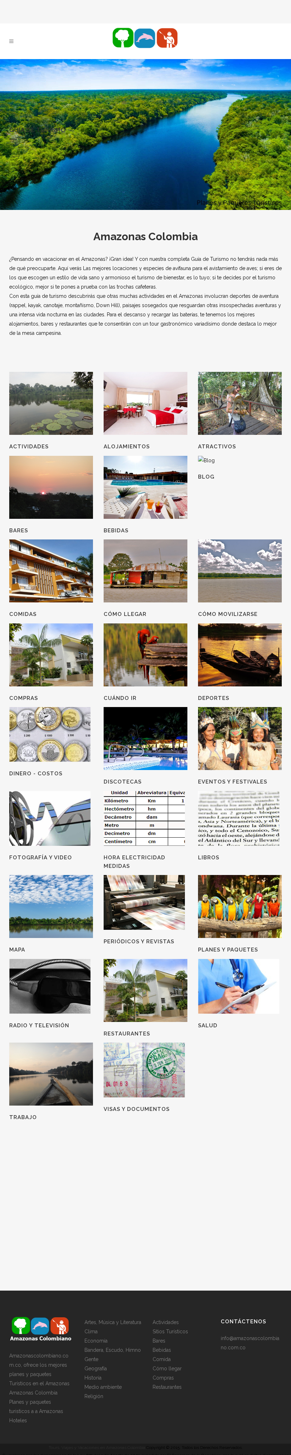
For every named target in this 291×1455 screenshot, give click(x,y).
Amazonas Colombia (33, 1393)
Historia (92, 1378)
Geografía (95, 1368)
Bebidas (162, 1350)
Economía (96, 1341)
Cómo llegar (167, 1368)
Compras (163, 1378)
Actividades (166, 1322)
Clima (91, 1331)
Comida (162, 1359)
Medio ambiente (103, 1387)
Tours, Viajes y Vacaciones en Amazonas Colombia (97, 1447)
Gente (91, 1359)
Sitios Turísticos (170, 1331)
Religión (93, 1396)
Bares (159, 1341)
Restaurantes (167, 1387)
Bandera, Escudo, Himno (112, 1350)
